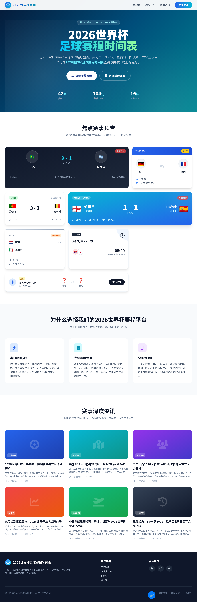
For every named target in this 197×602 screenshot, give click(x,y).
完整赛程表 (106, 567)
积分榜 (104, 575)
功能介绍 (150, 5)
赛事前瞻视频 (117, 76)
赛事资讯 (165, 5)
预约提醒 (116, 282)
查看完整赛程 (83, 76)
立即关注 (183, 5)
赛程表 (136, 5)
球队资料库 (106, 571)
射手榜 (104, 579)
